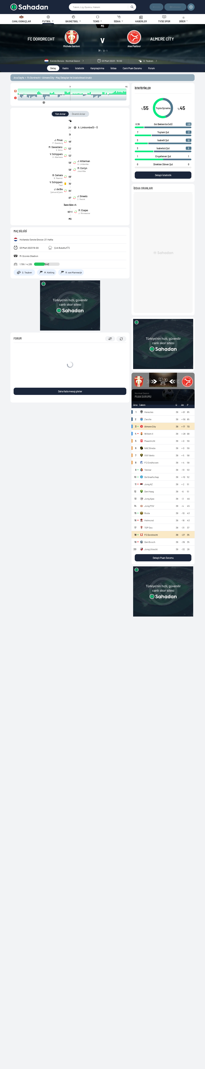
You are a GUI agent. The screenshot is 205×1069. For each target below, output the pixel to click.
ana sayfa (19, 77)
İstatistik (79, 68)
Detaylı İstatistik (163, 175)
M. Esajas (83, 210)
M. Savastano (55, 147)
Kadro (65, 68)
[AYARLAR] (191, 7)
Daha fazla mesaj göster (70, 391)
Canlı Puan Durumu (132, 68)
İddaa (113, 68)
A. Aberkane (57, 157)
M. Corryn (82, 168)
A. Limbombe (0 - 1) (87, 127)
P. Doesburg (57, 143)
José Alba (81, 171)
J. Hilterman (83, 161)
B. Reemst (58, 178)
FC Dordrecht (41, 39)
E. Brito (59, 150)
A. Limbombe (82, 164)
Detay (53, 68)
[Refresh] (121, 339)
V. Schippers (56, 154)
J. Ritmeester (84, 213)
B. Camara (57, 175)
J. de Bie (58, 189)
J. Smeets (82, 196)
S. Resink (81, 199)
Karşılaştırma (97, 68)
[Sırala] (110, 338)
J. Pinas (58, 140)
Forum (151, 68)
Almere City (162, 39)
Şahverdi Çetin (56, 192)
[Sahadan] (39, 7)
